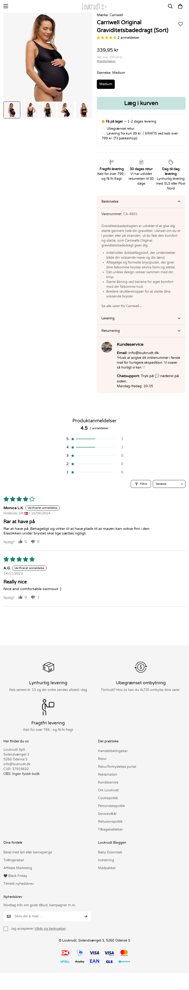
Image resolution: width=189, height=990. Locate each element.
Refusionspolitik (110, 822)
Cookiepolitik (108, 798)
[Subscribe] (86, 916)
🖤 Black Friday (15, 876)
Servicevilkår (107, 814)
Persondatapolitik (111, 806)
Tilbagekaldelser (110, 829)
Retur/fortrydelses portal (117, 767)
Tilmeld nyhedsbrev (18, 884)
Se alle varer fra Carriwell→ (121, 306)
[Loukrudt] (94, 6)
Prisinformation (106, 61)
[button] (180, 6)
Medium (105, 84)
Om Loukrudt (108, 790)
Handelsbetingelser (113, 751)
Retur (102, 759)
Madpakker (107, 868)
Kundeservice (108, 782)
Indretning (106, 860)
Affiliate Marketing (17, 868)
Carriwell (116, 15)
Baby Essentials (110, 852)
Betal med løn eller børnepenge (27, 852)
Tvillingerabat (13, 860)
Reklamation (107, 775)
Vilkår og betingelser (50, 929)
